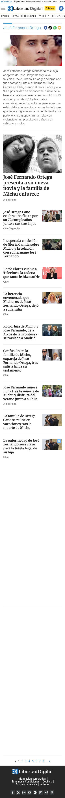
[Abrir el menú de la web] (4, 8)
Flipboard (40, 792)
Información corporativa (32, 778)
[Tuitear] (50, 28)
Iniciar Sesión (61, 8)
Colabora (50, 8)
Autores (44, 784)
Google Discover (35, 792)
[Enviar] (55, 28)
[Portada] (25, 8)
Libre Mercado (28, 16)
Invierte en (43, 16)
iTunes (52, 792)
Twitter (18, 792)
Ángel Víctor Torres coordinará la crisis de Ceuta (35, 2)
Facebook (12, 792)
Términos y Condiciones (25, 781)
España (15, 16)
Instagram (24, 792)
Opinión (5, 16)
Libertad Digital (32, 771)
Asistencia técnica (26, 784)
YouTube (29, 792)
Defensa (56, 16)
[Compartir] (45, 28)
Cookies (47, 781)
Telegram (46, 792)
